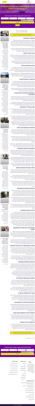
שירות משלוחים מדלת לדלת (29, 388)
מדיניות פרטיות (26, 20)
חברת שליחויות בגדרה (14, 368)
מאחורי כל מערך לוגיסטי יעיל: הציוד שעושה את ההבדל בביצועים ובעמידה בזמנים (5, 241)
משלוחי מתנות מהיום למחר (30, 392)
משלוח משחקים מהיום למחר (29, 390)
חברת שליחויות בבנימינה (13, 372)
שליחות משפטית (31, 399)
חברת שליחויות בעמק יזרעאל (12, 374)
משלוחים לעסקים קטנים (30, 396)
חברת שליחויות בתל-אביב (13, 365)
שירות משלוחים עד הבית (30, 398)
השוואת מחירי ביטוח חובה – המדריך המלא (5, 131)
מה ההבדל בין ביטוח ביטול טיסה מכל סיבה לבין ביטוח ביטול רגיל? (27, 383)
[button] (16, 2)
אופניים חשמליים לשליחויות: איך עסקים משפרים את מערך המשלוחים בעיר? (4, 207)
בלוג (25, 11)
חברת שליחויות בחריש (14, 363)
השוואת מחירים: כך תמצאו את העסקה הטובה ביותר (5, 167)
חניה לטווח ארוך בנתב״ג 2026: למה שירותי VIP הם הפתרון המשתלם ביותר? (5, 87)
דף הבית (28, 11)
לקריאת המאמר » (5, 69)
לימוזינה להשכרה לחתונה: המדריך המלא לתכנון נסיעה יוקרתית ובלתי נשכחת (5, 45)
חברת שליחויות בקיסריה (13, 370)
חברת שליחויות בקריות (13, 367)
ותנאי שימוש (22, 20)
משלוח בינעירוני (31, 394)
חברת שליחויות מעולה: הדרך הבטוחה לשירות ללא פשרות (28, 386)
